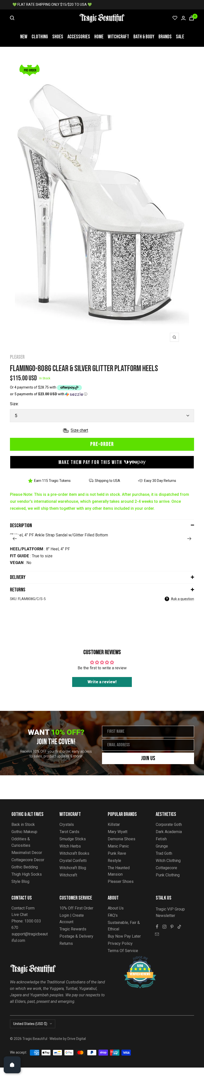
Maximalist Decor (26, 852)
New (23, 37)
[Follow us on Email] (157, 934)
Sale (180, 37)
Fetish (161, 839)
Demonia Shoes (121, 839)
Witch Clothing (168, 860)
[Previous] (14, 538)
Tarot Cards (69, 831)
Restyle (114, 860)
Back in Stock (23, 824)
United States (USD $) (30, 1024)
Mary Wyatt (117, 831)
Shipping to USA (107, 481)
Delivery (17, 577)
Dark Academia (169, 831)
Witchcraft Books (74, 853)
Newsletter (165, 915)
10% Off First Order (76, 908)
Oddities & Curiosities (20, 842)
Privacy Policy (120, 943)
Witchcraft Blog (72, 867)
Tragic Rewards (72, 929)
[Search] (12, 18)
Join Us (148, 758)
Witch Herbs (70, 846)
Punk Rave (117, 853)
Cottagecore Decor (27, 859)
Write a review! (102, 682)
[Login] (183, 18)
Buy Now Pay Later (124, 936)
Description (21, 525)
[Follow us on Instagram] (164, 926)
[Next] (189, 538)
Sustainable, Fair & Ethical (124, 925)
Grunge (162, 846)
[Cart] (191, 18)
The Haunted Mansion (119, 871)
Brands (165, 37)
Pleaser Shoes (121, 881)
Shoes (57, 37)
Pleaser (17, 357)
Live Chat (19, 914)
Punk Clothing (168, 875)
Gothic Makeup (24, 831)
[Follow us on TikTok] (179, 926)
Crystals (66, 824)
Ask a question (182, 599)
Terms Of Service (123, 950)
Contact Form (23, 908)
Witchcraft (118, 37)
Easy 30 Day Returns (160, 481)
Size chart (79, 430)
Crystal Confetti (73, 860)
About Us (116, 908)
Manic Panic (118, 846)
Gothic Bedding (24, 867)
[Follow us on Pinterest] (172, 926)
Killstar (114, 824)
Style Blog (20, 881)
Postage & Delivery (76, 936)
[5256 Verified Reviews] (135, 958)
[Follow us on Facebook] (157, 926)
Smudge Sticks (72, 839)
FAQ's (113, 915)
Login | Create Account (71, 918)
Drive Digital (76, 1039)
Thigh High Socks (26, 874)
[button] (102, 394)
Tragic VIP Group (170, 909)
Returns (17, 590)
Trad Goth (164, 853)
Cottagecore (166, 867)
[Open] (12, 1064)
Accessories (78, 37)
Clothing (40, 37)
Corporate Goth (169, 824)
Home (98, 37)
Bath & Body (143, 37)
